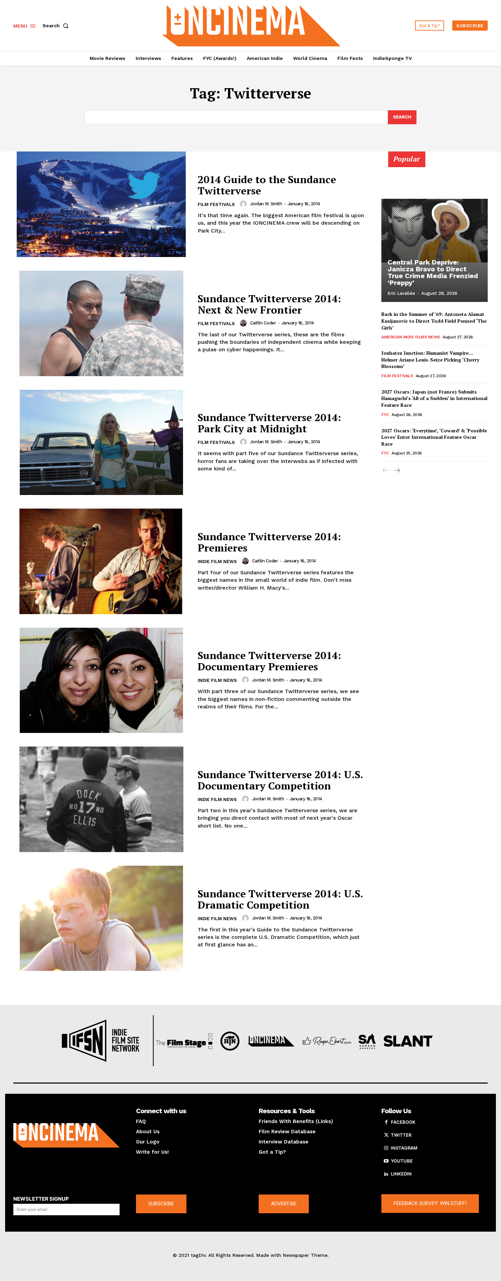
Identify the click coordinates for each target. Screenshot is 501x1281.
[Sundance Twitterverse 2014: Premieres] (101, 561)
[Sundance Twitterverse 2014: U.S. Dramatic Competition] (101, 918)
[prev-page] (385, 470)
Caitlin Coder (263, 322)
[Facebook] (386, 1122)
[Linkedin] (386, 1174)
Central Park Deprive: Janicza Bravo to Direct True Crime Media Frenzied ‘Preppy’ (433, 272)
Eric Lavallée (401, 293)
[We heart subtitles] (252, 24)
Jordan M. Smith (266, 203)
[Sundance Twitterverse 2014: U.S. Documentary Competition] (101, 799)
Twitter (401, 1135)
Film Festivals (216, 204)
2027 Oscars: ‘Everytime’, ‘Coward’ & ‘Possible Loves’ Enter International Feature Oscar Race (434, 437)
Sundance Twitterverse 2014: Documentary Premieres (269, 660)
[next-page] (396, 470)
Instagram (404, 1148)
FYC (385, 414)
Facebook (403, 1122)
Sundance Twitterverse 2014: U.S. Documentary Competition (280, 780)
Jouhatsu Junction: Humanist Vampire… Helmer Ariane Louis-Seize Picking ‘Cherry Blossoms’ (430, 359)
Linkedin (401, 1173)
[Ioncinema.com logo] (66, 1135)
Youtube (402, 1161)
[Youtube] (386, 1161)
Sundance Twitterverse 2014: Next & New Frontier (269, 304)
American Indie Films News (410, 337)
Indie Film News (217, 561)
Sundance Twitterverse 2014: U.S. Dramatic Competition (280, 899)
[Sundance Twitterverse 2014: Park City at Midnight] (101, 442)
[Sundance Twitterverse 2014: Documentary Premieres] (101, 680)
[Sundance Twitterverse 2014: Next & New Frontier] (101, 323)
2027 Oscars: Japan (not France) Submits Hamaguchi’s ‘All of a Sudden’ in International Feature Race (434, 398)
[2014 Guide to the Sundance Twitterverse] (101, 204)
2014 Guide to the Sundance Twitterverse (267, 185)
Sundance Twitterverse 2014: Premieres (269, 542)
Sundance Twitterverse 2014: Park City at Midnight (269, 423)
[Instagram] (386, 1148)
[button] (57, 25)
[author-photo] (244, 204)
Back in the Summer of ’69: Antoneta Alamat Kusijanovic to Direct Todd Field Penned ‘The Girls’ (434, 321)
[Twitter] (386, 1135)
